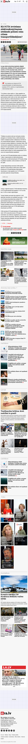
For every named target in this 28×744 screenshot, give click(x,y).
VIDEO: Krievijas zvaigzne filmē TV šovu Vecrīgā (15, 339)
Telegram (15, 229)
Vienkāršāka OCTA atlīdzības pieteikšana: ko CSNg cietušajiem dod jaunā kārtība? (7, 263)
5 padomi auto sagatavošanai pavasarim (5, 279)
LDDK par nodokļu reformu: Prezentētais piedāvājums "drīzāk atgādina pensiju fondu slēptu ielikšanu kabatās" (14, 326)
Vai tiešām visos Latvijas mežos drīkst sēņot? (14, 307)
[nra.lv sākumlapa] (6, 1)
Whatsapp (21, 229)
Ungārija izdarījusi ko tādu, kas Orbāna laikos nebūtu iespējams (7, 618)
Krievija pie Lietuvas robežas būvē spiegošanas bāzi (15, 311)
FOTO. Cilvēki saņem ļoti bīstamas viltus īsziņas (7, 635)
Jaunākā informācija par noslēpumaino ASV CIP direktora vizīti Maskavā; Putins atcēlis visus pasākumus (16, 357)
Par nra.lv (2, 734)
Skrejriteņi (9, 223)
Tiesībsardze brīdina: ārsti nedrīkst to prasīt (12, 412)
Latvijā (4, 24)
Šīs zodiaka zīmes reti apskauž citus (17, 372)
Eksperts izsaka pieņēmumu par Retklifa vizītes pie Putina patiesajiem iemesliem (17, 381)
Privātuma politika (15, 734)
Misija (10, 734)
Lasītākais (4, 343)
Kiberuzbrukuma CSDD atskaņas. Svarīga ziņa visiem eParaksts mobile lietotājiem (17, 348)
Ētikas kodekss (17, 736)
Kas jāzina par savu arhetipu (13, 316)
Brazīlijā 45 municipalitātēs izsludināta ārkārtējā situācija (13, 292)
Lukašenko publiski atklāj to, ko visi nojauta (15, 184)
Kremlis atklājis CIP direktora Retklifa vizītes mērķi (12, 596)
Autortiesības (11, 736)
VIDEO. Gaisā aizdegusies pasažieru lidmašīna (15, 303)
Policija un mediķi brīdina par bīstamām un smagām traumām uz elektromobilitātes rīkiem (20, 280)
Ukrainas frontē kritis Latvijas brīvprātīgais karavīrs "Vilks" (19, 450)
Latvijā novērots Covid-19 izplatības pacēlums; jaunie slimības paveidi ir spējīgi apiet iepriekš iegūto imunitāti (16, 298)
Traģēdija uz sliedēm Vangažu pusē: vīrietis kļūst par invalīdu (20, 635)
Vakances (23, 736)
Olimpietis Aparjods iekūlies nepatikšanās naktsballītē (7, 434)
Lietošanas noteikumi (5, 736)
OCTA (3, 223)
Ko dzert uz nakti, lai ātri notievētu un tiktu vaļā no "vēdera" (15, 320)
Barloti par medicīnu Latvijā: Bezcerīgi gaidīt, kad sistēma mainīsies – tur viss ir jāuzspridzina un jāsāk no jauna (15, 333)
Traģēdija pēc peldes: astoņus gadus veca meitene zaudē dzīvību (15, 181)
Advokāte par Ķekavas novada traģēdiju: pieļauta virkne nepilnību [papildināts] (6, 451)
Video (3, 497)
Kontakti (2, 738)
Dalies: (8, 232)
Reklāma (6, 734)
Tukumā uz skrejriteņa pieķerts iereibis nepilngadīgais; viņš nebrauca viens (20, 263)
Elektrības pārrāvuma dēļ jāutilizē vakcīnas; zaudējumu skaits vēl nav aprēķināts (20, 434)
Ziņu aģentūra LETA (5, 39)
